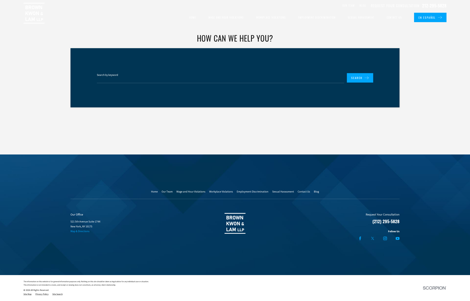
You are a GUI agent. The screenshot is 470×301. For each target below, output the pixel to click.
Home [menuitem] (192, 17)
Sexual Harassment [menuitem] (361, 17)
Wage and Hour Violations (190, 191)
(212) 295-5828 (386, 221)
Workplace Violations (221, 191)
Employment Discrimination (252, 191)
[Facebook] (360, 238)
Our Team (348, 5)
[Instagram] (385, 238)
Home (154, 191)
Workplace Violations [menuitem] (271, 17)
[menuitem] (28, 294)
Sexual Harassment (283, 191)
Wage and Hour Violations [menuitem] (226, 17)
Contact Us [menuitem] (394, 17)
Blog (363, 5)
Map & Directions (79, 231)
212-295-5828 (434, 5)
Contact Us (304, 191)
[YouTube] (398, 238)
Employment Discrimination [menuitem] (317, 17)
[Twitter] (373, 238)
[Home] (34, 13)
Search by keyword (107, 75)
